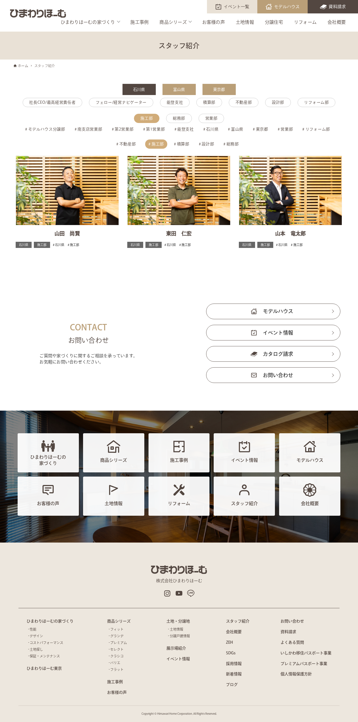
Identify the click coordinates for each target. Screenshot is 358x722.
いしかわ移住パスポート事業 (306, 653)
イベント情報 (278, 332)
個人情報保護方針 (296, 674)
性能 (33, 629)
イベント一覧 (236, 6)
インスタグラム (167, 593)
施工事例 (139, 22)
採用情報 (234, 664)
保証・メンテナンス (45, 656)
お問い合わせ (278, 375)
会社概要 (337, 22)
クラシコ (117, 656)
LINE (191, 593)
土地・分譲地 (178, 621)
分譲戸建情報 (180, 636)
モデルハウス (287, 6)
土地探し (36, 649)
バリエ (115, 662)
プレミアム (118, 642)
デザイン (36, 636)
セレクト (117, 649)
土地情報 (245, 22)
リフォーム (305, 22)
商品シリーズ (173, 22)
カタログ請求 (278, 353)
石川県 (139, 89)
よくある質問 (292, 642)
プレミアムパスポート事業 (304, 664)
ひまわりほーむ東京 (44, 668)
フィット (117, 629)
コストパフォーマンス (46, 642)
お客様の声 (213, 22)
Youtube (179, 593)
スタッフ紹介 (237, 621)
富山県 (179, 89)
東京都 (219, 89)
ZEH (229, 642)
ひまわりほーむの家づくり (88, 22)
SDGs (230, 653)
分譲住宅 (274, 22)
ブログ (232, 685)
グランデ (117, 636)
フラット (117, 669)
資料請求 (337, 6)
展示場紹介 (176, 648)
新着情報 (234, 674)
